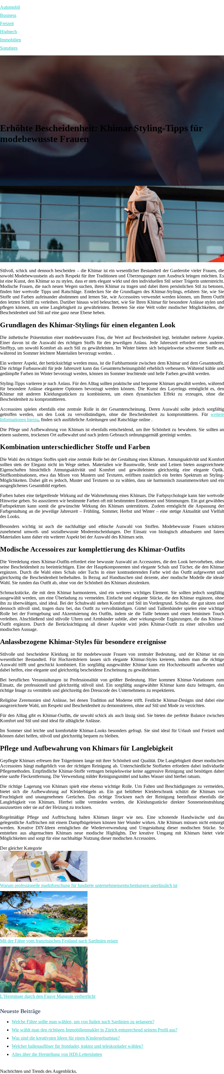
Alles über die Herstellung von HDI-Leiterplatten (57, 1054)
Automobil (10, 7)
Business (8, 15)
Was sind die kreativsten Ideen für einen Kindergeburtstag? (66, 1037)
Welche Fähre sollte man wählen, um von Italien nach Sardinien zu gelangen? (83, 1021)
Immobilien (10, 39)
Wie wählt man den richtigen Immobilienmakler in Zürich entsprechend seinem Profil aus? (94, 1029)
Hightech (8, 31)
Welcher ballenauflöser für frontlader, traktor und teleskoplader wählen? (77, 1046)
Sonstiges (9, 48)
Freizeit (7, 23)
